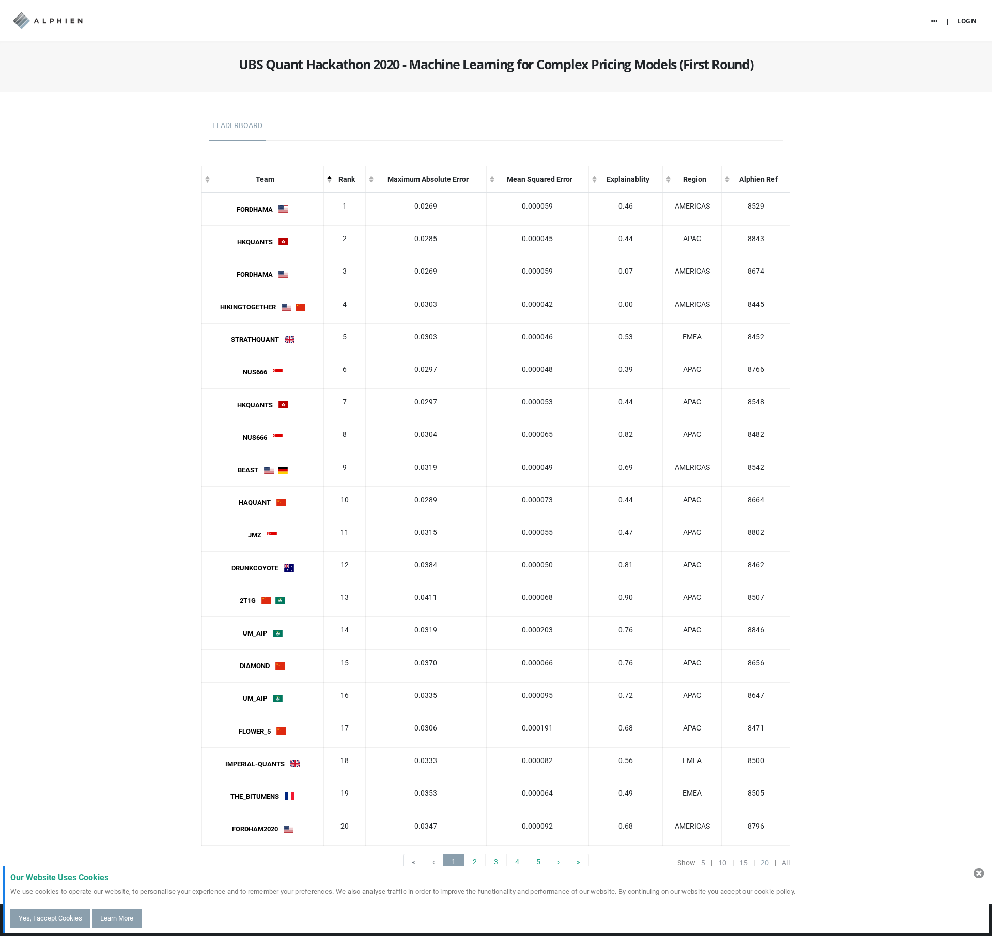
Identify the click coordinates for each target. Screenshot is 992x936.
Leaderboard (237, 125)
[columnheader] (263, 179)
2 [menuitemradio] (475, 862)
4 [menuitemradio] (517, 862)
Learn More (116, 918)
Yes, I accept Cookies (50, 918)
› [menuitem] (558, 862)
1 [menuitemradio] (454, 862)
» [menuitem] (578, 862)
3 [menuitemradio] (496, 862)
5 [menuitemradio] (538, 862)
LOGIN (967, 21)
